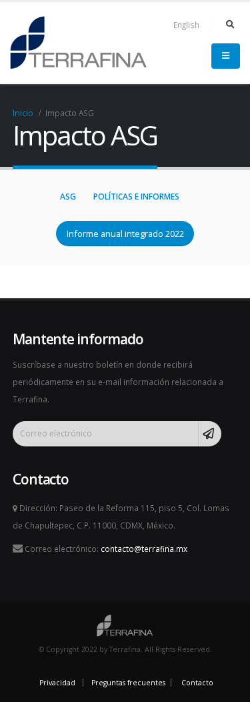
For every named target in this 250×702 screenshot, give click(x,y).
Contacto (197, 682)
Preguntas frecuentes (128, 682)
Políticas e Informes (136, 196)
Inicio (23, 113)
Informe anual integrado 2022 (125, 234)
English (186, 24)
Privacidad (57, 682)
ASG (68, 196)
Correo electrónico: (105, 548)
